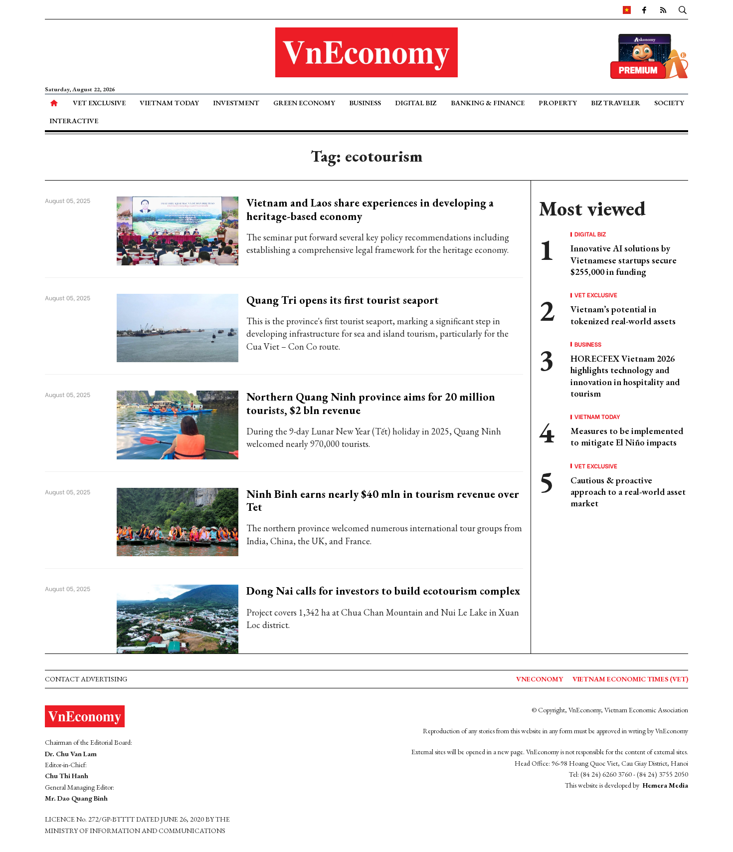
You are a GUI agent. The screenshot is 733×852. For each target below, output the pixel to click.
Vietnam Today (169, 102)
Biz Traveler (615, 102)
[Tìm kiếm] (682, 9)
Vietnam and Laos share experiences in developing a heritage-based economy (370, 209)
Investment (236, 102)
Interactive (73, 120)
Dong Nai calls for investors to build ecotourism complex (383, 591)
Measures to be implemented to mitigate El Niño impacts (626, 436)
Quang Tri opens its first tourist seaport (342, 300)
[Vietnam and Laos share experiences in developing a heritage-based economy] (178, 229)
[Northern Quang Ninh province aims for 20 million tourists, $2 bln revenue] (178, 424)
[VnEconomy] (627, 9)
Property (558, 102)
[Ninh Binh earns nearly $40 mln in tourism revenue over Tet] (178, 521)
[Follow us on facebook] (644, 9)
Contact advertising (86, 678)
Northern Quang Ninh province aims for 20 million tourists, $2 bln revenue (370, 403)
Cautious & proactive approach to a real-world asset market (628, 491)
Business (365, 102)
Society (669, 102)
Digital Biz (415, 102)
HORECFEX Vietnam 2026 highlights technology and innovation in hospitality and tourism (625, 376)
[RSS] (663, 9)
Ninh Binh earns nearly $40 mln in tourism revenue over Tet (382, 500)
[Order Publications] (649, 55)
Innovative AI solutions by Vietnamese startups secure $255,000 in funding (623, 259)
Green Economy (304, 102)
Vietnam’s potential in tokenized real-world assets (623, 314)
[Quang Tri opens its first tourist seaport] (178, 327)
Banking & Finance (488, 102)
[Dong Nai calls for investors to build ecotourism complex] (178, 618)
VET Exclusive (99, 102)
